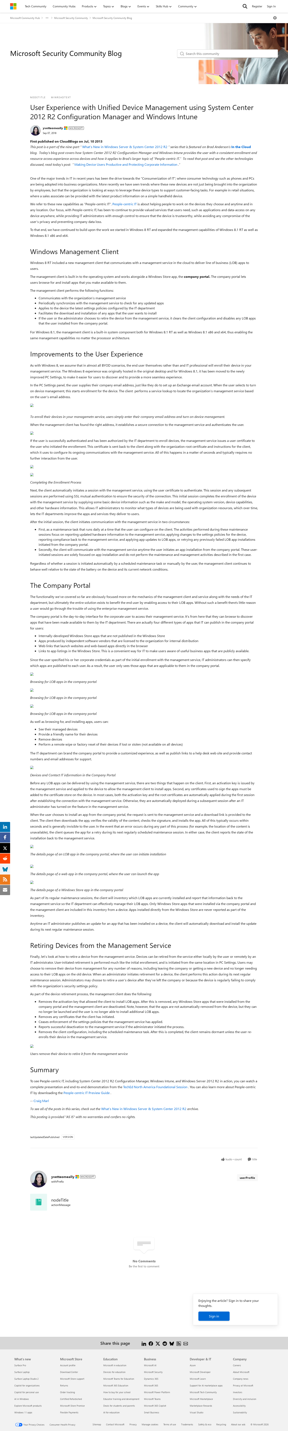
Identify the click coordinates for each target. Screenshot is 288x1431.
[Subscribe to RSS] (178, 1343)
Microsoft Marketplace (201, 1399)
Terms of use (169, 1424)
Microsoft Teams (152, 1399)
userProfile (247, 1178)
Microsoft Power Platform (157, 1392)
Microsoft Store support (72, 1378)
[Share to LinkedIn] (144, 1343)
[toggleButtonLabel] (275, 18)
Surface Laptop (22, 1372)
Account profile (67, 1365)
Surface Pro (20, 1365)
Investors (237, 1392)
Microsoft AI (150, 1365)
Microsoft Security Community (71, 18)
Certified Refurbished (71, 1399)
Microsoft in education (114, 1365)
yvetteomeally (53, 128)
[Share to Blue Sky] (172, 1343)
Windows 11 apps (23, 1412)
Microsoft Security (153, 1372)
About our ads (238, 1424)
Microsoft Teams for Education (118, 1378)
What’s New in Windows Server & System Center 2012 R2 (125, 146)
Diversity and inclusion (244, 1399)
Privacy (133, 1424)
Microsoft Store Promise (72, 1405)
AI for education (111, 1412)
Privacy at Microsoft (243, 1385)
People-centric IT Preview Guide (86, 1092)
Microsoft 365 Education (115, 1385)
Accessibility (239, 1405)
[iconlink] (38, 1202)
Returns (64, 1385)
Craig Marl (41, 1100)
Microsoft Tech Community (203, 1392)
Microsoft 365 (151, 1385)
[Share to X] (158, 1343)
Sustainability (240, 1412)
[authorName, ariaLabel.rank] (35, 130)
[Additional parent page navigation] (47, 18)
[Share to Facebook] (151, 1343)
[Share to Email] (185, 1343)
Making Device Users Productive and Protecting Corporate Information (126, 164)
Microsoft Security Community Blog (112, 18)
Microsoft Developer (200, 1372)
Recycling (221, 1424)
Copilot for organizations (27, 1385)
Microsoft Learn (198, 1378)
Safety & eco (204, 1424)
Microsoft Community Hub (25, 18)
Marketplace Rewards (201, 1405)
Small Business (151, 1412)
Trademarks (187, 1424)
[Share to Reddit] (165, 1343)
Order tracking (67, 1392)
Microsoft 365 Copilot (155, 1405)
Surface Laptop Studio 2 (26, 1378)
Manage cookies (150, 1424)
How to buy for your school (117, 1392)
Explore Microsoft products (28, 1405)
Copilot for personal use (26, 1392)
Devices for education (114, 1372)
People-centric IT (124, 204)
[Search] (245, 6)
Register (257, 6)
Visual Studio (196, 1412)
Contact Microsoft (115, 1424)
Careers (237, 1365)
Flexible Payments (69, 1412)
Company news (240, 1378)
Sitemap (97, 1424)
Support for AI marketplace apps (206, 1385)
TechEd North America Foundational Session (155, 1087)
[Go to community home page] (13, 6)
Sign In (271, 6)
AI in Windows (21, 1399)
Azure (193, 1365)
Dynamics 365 (151, 1378)
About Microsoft (241, 1372)
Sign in (214, 1316)
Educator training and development (121, 1399)
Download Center (69, 1372)
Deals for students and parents (119, 1405)
